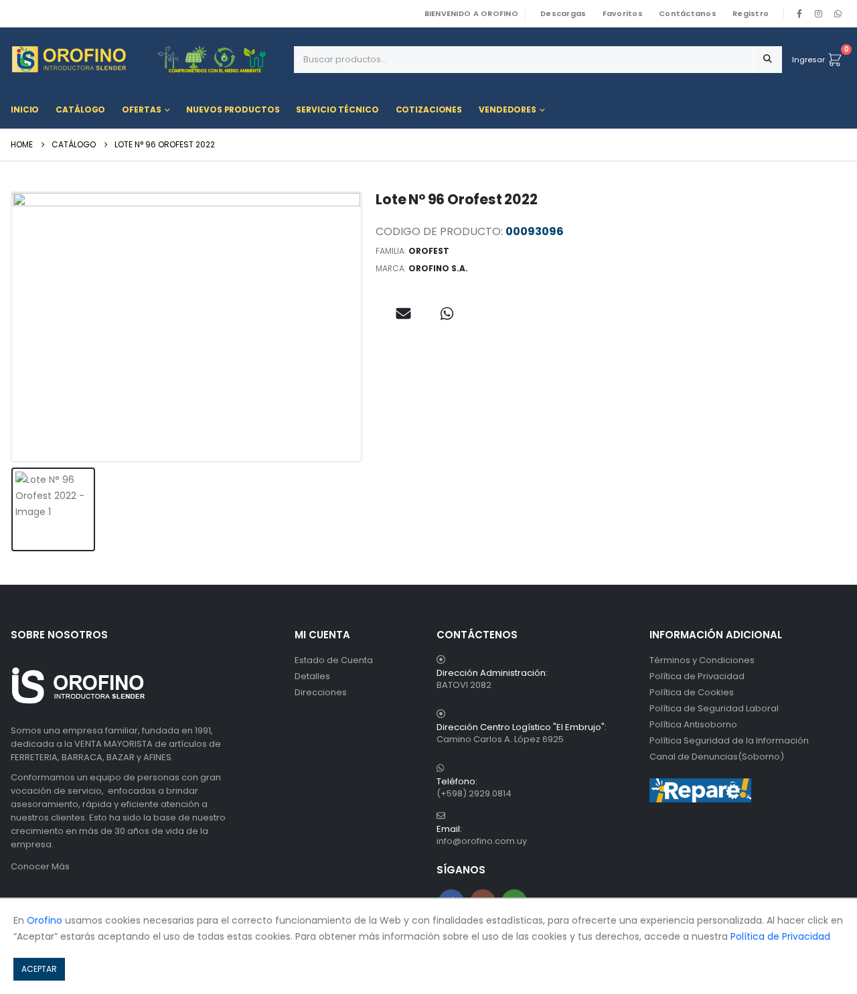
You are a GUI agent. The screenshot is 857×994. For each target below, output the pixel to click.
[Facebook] (799, 13)
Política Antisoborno (693, 724)
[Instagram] (819, 13)
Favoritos (623, 13)
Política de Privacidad (697, 676)
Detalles (312, 676)
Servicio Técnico (337, 109)
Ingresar (808, 59)
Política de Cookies (691, 692)
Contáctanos (687, 13)
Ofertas (141, 109)
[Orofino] (147, 59)
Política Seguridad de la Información (729, 740)
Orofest (428, 251)
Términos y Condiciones (702, 660)
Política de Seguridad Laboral (714, 708)
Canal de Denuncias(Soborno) (716, 756)
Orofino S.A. (438, 268)
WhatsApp (837, 13)
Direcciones (321, 692)
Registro (750, 13)
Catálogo (80, 109)
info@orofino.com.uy (482, 841)
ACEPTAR (39, 969)
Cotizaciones (429, 109)
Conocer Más (40, 866)
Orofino (44, 920)
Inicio (25, 109)
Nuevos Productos (232, 109)
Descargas (563, 13)
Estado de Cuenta (334, 660)
